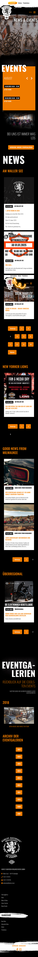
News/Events (4, 906)
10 (30, 344)
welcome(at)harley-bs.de (8, 883)
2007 (19, 813)
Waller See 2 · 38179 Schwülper (10, 874)
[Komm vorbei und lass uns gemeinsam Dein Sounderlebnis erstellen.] (19, 593)
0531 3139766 (7, 880)
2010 (19, 799)
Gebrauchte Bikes (5, 924)
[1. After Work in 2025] (19, 190)
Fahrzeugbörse (4, 895)
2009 (19, 806)
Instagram (12, 3)
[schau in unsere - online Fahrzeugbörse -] (19, 288)
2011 (19, 792)
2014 (19, 771)
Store (2, 897)
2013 (19, 778)
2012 (19, 785)
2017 (19, 749)
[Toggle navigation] (34, 12)
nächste (12, 352)
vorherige (12, 328)
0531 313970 (6, 877)
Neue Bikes (3, 921)
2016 (19, 756)
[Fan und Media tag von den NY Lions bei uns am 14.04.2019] (19, 386)
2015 (19, 763)
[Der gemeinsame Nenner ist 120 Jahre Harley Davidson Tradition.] (19, 472)
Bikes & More (4, 900)
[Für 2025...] (19, 244)
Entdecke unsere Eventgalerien (21, 147)
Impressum (15, 946)
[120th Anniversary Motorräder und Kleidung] (19, 517)
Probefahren (26, 3)
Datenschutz (22, 946)
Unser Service (4, 903)
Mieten (20, 3)
